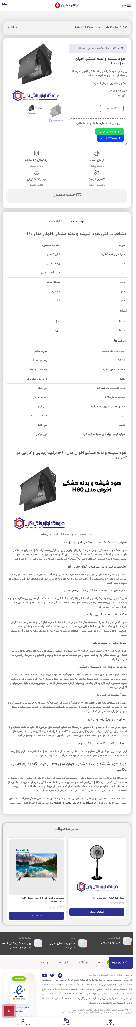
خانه (125, 27)
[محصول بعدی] (8, 27)
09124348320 (68, 1012)
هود (77, 27)
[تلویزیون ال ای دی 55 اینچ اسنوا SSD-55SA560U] (36, 867)
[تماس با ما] (9, 1011)
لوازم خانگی (111, 27)
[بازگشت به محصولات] (12, 27)
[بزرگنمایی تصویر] (58, 96)
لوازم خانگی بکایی (96, 1010)
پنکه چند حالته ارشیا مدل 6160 (108, 898)
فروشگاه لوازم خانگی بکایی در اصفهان (74, 803)
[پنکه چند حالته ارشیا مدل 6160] (97, 867)
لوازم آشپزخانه (92, 27)
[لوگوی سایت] (66, 5)
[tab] (77, 221)
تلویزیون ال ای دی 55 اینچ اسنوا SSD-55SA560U (42, 900)
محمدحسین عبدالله (102, 1012)
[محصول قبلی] (17, 27)
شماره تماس (113, 938)
